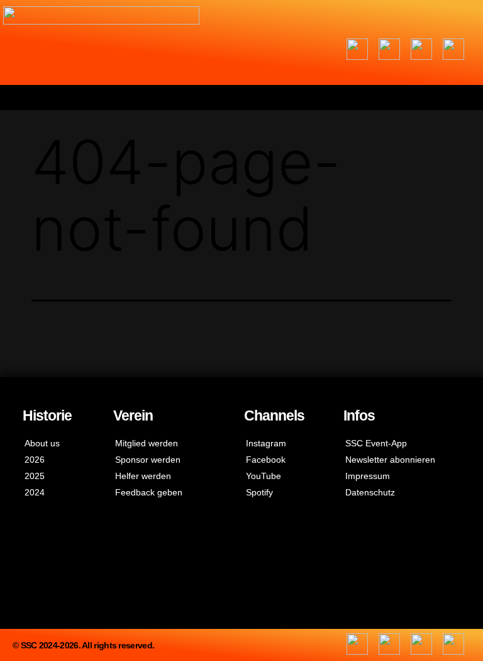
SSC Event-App (376, 443)
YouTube (263, 476)
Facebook (266, 460)
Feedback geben (148, 492)
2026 (35, 460)
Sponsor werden (147, 460)
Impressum (367, 476)
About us (42, 443)
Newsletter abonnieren (390, 460)
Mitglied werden (146, 443)
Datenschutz (370, 492)
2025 (35, 476)
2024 (35, 492)
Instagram (266, 443)
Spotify (259, 492)
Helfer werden (143, 476)
